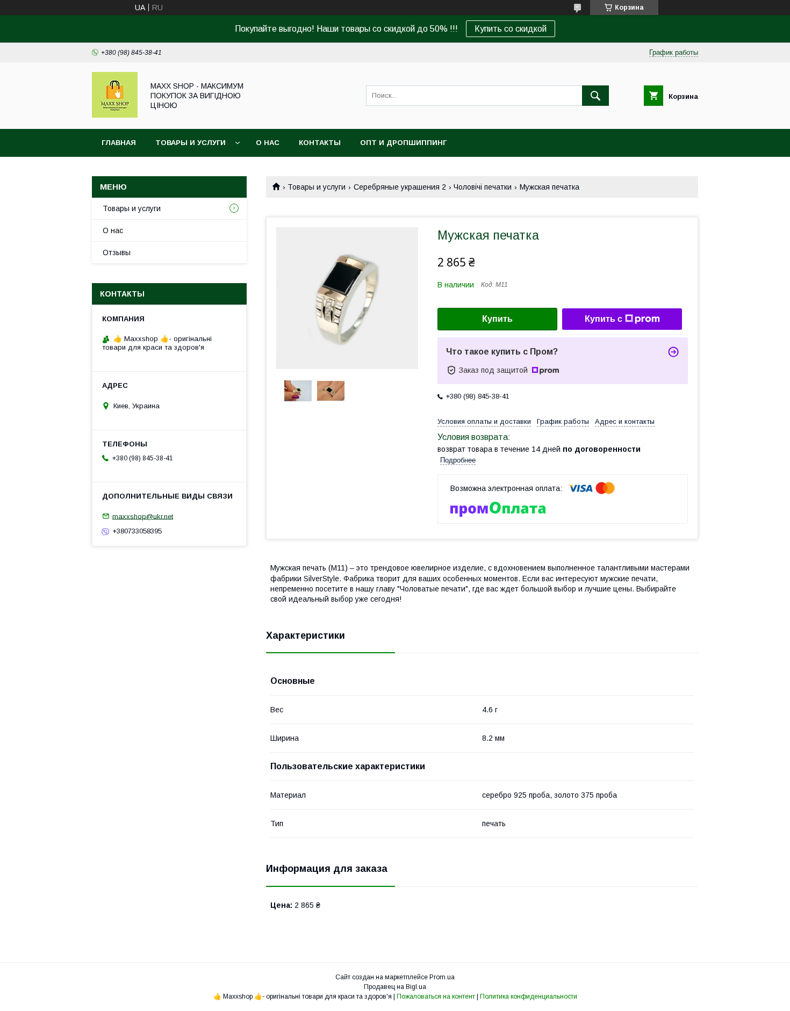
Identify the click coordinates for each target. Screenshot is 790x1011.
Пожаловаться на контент (436, 996)
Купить (497, 318)
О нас (267, 143)
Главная (119, 143)
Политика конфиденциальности (528, 996)
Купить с (603, 318)
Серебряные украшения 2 (400, 187)
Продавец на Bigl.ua (395, 987)
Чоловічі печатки (483, 187)
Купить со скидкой (511, 28)
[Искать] (595, 95)
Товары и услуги (190, 143)
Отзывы (117, 252)
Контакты (320, 143)
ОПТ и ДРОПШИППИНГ (403, 143)
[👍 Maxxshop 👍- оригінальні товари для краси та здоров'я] (115, 115)
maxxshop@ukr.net (142, 516)
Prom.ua (442, 977)
